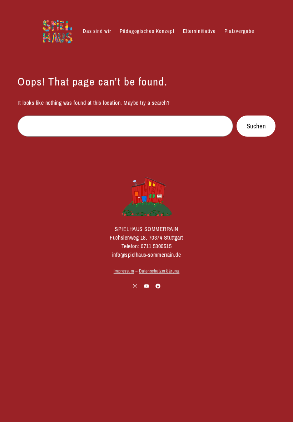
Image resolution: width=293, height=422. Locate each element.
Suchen (256, 126)
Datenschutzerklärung (159, 271)
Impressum (124, 271)
